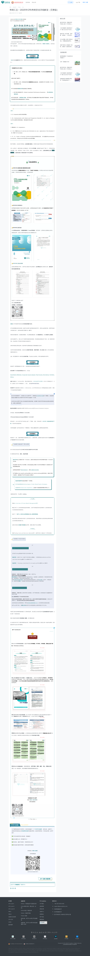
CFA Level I (11, 903)
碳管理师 (10, 924)
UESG (9, 922)
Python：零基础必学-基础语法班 (29, 903)
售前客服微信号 (58, 909)
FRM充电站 (23, 938)
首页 (10, 7)
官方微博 (66, 938)
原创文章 (34, 2)
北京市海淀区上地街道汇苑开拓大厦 (62, 914)
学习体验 (70, 2)
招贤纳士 (42, 914)
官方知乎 (77, 938)
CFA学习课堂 (12, 938)
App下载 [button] (78, 2)
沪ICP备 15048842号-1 (29, 943)
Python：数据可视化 (26, 913)
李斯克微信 (45, 938)
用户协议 (42, 916)
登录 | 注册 (85, 2)
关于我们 (42, 903)
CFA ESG (10, 919)
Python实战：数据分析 (26, 910)
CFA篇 (19, 7)
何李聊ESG (34, 938)
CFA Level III (11, 909)
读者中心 (42, 911)
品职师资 (42, 906)
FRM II (9, 914)
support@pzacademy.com (60, 906)
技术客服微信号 (58, 911)
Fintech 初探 (24, 915)
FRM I (9, 911)
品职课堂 (55, 938)
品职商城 (28, 2)
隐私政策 (42, 919)
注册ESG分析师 (12, 916)
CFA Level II (11, 906)
